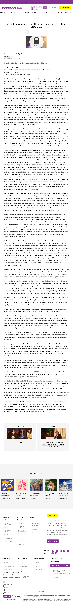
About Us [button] (59, 12)
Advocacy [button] (44, 12)
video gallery (8, 541)
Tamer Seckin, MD (9, 566)
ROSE (30, 305)
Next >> (53, 426)
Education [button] (26, 12)
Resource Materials (35, 528)
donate (20, 523)
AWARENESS (48, 2)
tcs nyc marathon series (21, 544)
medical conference (7, 535)
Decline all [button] (17, 596)
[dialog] (12, 586)
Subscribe (55, 566)
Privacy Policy (57, 570)
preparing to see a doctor (25, 572)
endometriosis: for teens (24, 577)
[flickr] (11, 8)
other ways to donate (21, 527)
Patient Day (39, 569)
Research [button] (35, 12)
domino (67, 600)
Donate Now (65, 7)
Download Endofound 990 (8, 563)
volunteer (21, 536)
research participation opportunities (22, 532)
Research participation (8, 524)
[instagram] (9, 8)
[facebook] (3, 8)
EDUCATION (39, 2)
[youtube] (7, 8)
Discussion (19, 442)
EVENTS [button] (52, 12)
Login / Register (53, 7)
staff (33, 532)
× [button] (21, 571)
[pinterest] (13, 8)
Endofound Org (35, 498)
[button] (12, 599)
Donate (65, 566)
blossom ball (8, 538)
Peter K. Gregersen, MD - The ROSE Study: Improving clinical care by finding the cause (53, 444)
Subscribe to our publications (56, 560)
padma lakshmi (8, 569)
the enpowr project (7, 531)
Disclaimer (56, 571)
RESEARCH (24, 2)
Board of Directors (35, 524)
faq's (21, 569)
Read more (12, 579)
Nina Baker (7, 56)
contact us (35, 521)
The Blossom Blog (36, 473)
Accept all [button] (7, 596)
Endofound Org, (33, 31)
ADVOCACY (32, 2)
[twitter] (5, 8)
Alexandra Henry (6, 498)
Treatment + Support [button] (14, 13)
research (6, 527)
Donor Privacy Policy (59, 576)
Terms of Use (66, 570)
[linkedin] (15, 8)
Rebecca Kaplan (49, 498)
